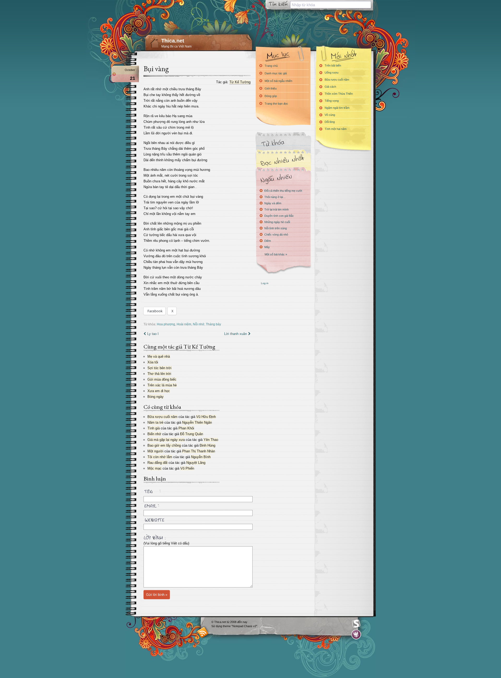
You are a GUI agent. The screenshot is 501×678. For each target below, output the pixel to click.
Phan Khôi (186, 428)
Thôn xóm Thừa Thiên (339, 93)
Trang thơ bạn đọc (276, 103)
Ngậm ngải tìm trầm (337, 107)
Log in (265, 283)
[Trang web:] (197, 519)
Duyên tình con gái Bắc (279, 215)
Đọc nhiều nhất (283, 160)
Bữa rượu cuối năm (162, 417)
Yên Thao (211, 440)
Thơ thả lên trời (159, 374)
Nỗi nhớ (198, 324)
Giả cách (330, 86)
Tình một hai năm (336, 128)
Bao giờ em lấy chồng (164, 445)
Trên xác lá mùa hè (162, 385)
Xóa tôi (152, 362)
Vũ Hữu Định (206, 417)
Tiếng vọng (332, 100)
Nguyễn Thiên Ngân (197, 422)
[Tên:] (197, 492)
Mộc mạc (154, 468)
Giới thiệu (271, 88)
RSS (202, 632)
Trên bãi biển (333, 65)
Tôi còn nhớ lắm (159, 457)
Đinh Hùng (207, 445)
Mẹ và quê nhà (158, 356)
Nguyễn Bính (201, 457)
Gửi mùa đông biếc (161, 379)
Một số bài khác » (276, 254)
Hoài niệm (184, 324)
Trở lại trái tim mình (276, 209)
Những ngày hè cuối (277, 222)
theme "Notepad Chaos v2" (240, 626)
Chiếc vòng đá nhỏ (276, 234)
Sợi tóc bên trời (159, 368)
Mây (267, 247)
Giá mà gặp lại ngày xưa (166, 440)
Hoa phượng (166, 324)
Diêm (267, 240)
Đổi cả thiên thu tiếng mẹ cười (283, 190)
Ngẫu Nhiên (283, 178)
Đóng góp (271, 96)
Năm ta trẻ (155, 422)
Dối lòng (330, 121)
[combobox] (330, 4)
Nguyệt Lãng (195, 463)
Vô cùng (330, 114)
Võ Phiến (187, 468)
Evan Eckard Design (356, 634)
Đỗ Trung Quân (191, 434)
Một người (155, 451)
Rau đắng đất (157, 463)
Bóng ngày (155, 397)
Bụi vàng (156, 68)
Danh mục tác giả (276, 73)
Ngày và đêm (272, 203)
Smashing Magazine (356, 624)
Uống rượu (331, 72)
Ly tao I (153, 334)
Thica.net (172, 41)
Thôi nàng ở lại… (275, 197)
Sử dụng (217, 626)
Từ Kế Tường (239, 82)
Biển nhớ (154, 434)
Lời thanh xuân (235, 334)
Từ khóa (283, 143)
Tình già (153, 428)
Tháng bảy (213, 324)
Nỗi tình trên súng (275, 228)
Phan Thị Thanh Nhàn (198, 451)
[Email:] (197, 505)
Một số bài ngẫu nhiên (278, 80)
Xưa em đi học (158, 391)
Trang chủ (271, 65)
